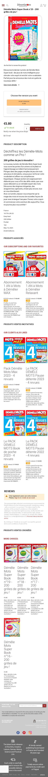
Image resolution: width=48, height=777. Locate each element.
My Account (41, 5)
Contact (28, 774)
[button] (37, 57)
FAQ (19, 774)
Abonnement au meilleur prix (24, 110)
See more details (10, 85)
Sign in (16, 498)
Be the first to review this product (15, 65)
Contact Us (5, 774)
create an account (28, 498)
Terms (22, 774)
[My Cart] (44, 6)
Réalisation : (34, 774)
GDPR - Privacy (13, 774)
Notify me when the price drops (16, 131)
